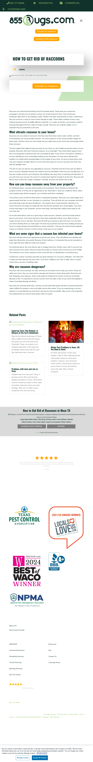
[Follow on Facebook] (11, 637)
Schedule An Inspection (46, 31)
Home (37, 432)
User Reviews (27, 687)
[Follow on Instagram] (15, 637)
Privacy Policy (62, 714)
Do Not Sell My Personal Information (28, 717)
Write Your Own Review (46, 475)
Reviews (61, 426)
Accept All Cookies (40, 758)
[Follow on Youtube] (25, 637)
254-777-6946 (16, 3)
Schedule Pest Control (31, 426)
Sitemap (46, 717)
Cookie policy (73, 714)
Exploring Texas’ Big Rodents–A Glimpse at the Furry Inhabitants (25, 331)
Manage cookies (50, 714)
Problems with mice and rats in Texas (25, 369)
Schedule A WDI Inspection (47, 39)
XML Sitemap (55, 717)
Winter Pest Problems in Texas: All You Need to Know (65, 348)
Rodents (22, 69)
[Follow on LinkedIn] (20, 637)
